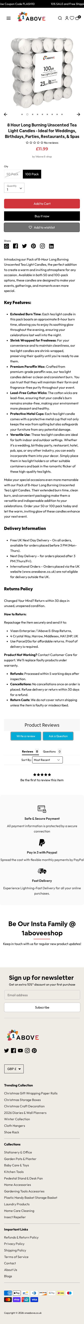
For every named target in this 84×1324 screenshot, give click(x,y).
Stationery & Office (18, 1152)
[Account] (67, 18)
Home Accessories (17, 1185)
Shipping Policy (15, 1250)
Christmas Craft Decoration (24, 1106)
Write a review (26, 736)
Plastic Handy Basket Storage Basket (30, 1197)
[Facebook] (13, 1050)
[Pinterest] (34, 1050)
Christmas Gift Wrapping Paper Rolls (30, 1093)
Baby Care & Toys (16, 1165)
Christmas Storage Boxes (22, 1100)
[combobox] (14, 188)
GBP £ (12, 1069)
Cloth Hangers (14, 1126)
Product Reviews (42, 725)
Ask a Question (58, 736)
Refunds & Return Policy (21, 1237)
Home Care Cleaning (19, 1211)
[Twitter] (6, 1050)
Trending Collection (18, 1085)
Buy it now (42, 216)
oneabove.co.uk (33, 1312)
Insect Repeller (15, 1217)
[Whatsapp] (6, 246)
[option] (42, 72)
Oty (6, 166)
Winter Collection (17, 1119)
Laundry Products (17, 1204)
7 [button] (52, 114)
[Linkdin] (51, 246)
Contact (10, 1263)
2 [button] (27, 114)
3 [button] (32, 114)
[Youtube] (20, 1050)
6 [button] (47, 114)
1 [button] (22, 114)
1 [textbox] (7, 189)
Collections (12, 1144)
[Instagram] (42, 246)
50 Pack (12, 174)
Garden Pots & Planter (20, 1159)
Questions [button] (49, 751)
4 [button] (37, 114)
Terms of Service (16, 1257)
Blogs (8, 1276)
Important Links (16, 1229)
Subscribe (42, 1007)
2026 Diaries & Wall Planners (25, 1113)
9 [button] (62, 114)
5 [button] (42, 114)
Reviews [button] (27, 751)
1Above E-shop (43, 156)
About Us (10, 1270)
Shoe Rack (11, 1132)
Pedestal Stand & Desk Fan (23, 1178)
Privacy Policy (14, 1244)
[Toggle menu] (8, 18)
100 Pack (32, 174)
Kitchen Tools (14, 1172)
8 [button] (57, 114)
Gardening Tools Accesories (24, 1191)
